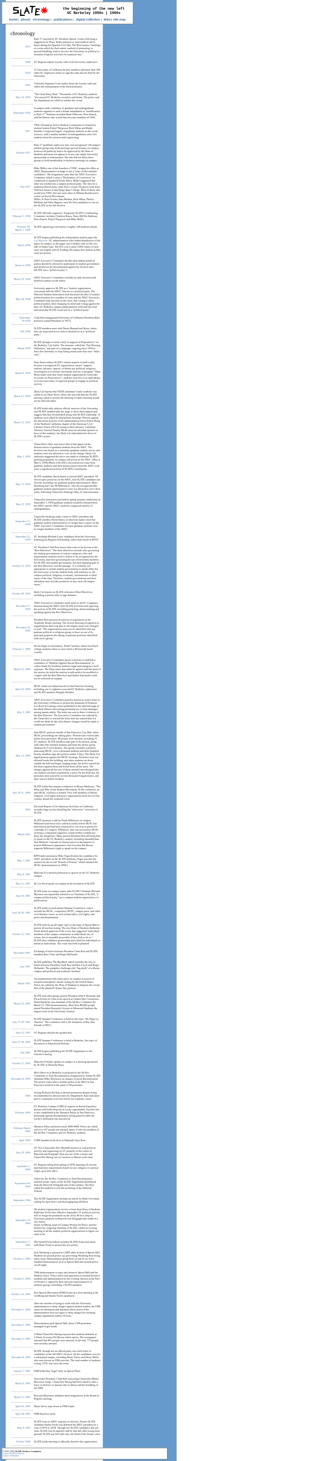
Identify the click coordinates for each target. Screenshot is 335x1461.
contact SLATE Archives (13, 1453)
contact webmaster (10, 1456)
